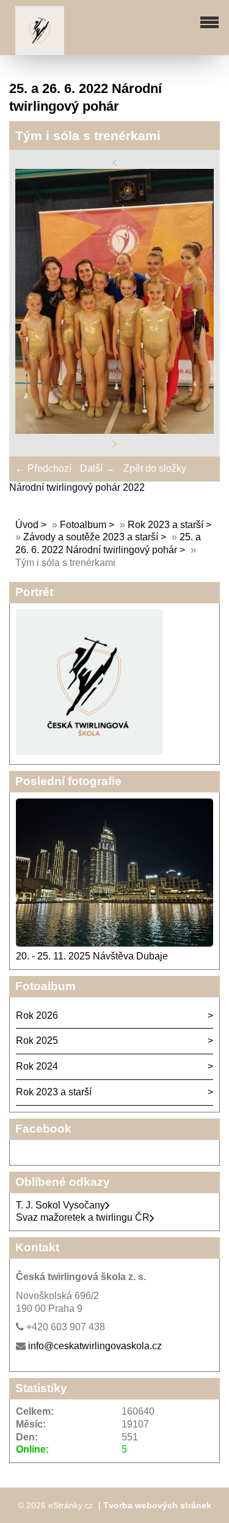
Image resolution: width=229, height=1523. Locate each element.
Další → (97, 468)
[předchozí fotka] (114, 162)
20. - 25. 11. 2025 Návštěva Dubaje (92, 956)
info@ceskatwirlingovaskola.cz (95, 1346)
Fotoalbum (83, 524)
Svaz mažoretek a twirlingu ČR (83, 1217)
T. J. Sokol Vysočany (60, 1205)
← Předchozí (43, 468)
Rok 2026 (37, 1015)
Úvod (26, 524)
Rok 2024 (37, 1066)
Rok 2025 (37, 1040)
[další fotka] (114, 443)
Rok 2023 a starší (165, 524)
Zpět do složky (154, 468)
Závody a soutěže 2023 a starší (90, 537)
